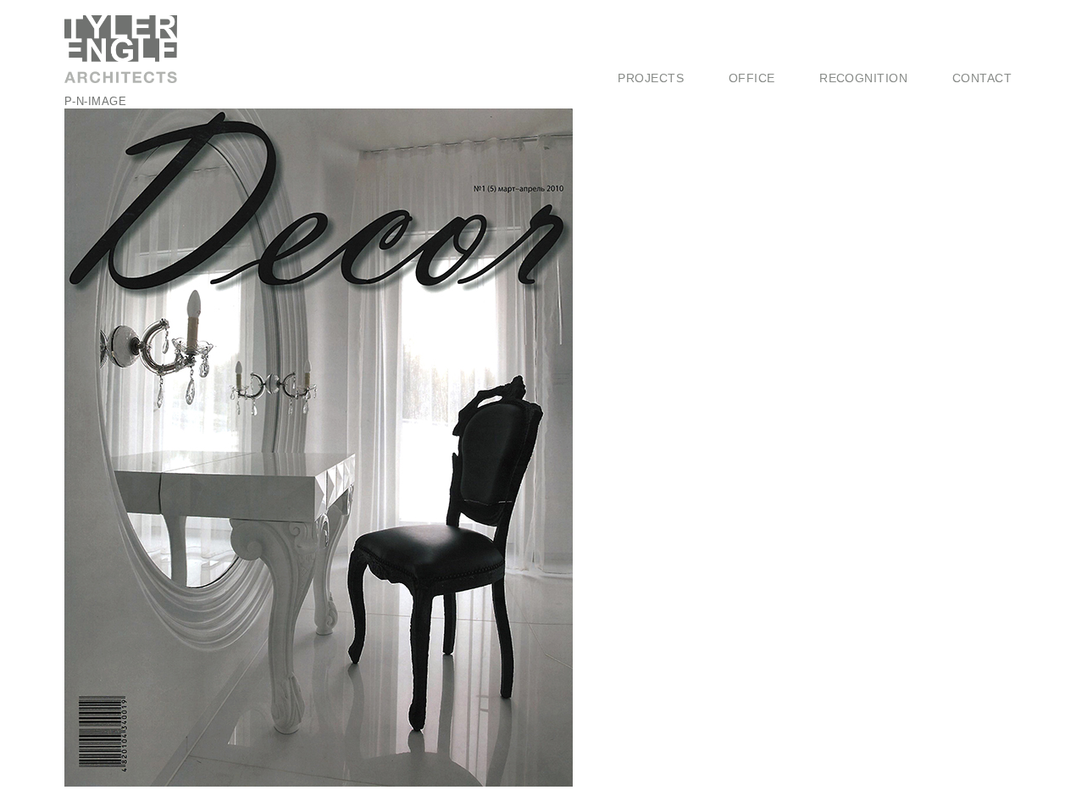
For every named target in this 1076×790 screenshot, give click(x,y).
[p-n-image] (318, 782)
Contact (982, 78)
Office (752, 78)
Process (751, 42)
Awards (839, 42)
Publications (852, 59)
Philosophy (758, 25)
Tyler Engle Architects (132, 49)
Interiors (641, 42)
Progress (643, 59)
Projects (651, 78)
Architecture (651, 25)
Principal (752, 59)
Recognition (863, 78)
